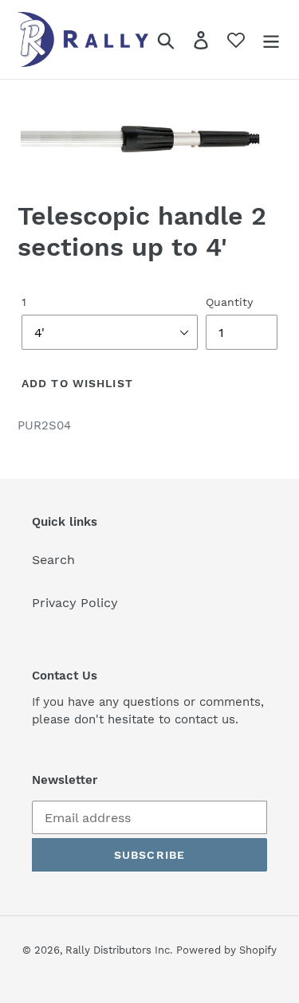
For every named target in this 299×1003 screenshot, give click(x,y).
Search (53, 559)
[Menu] (271, 39)
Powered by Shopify (226, 950)
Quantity (229, 302)
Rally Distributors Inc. (118, 950)
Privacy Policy (75, 602)
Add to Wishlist (77, 383)
